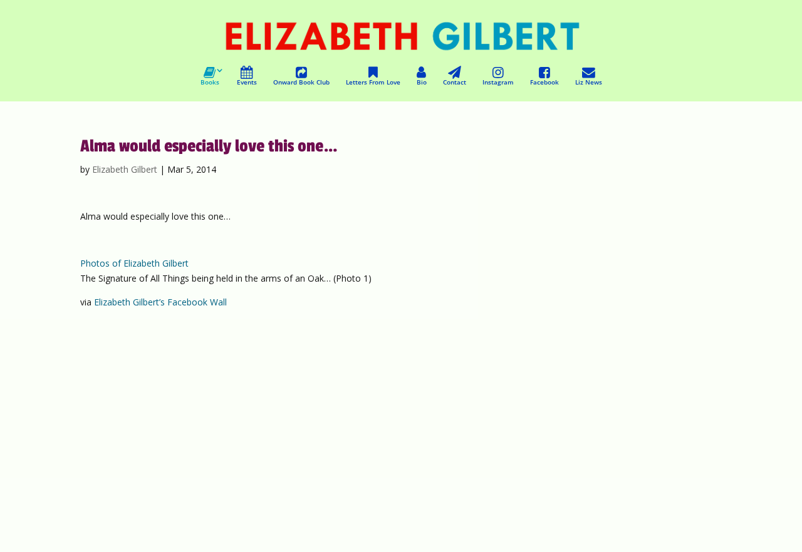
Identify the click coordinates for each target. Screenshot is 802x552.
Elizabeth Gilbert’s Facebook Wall (160, 302)
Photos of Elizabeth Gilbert (134, 263)
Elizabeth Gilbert (124, 169)
